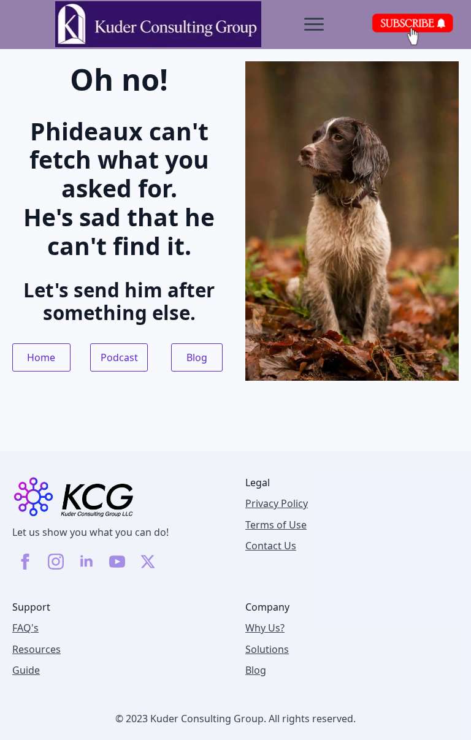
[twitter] (148, 561)
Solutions (267, 649)
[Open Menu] (314, 24)
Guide (26, 670)
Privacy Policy (276, 503)
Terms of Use (276, 525)
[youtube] (117, 561)
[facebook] (25, 561)
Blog (255, 670)
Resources (36, 649)
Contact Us (270, 545)
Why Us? (265, 628)
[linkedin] (86, 561)
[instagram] (56, 561)
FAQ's (25, 628)
